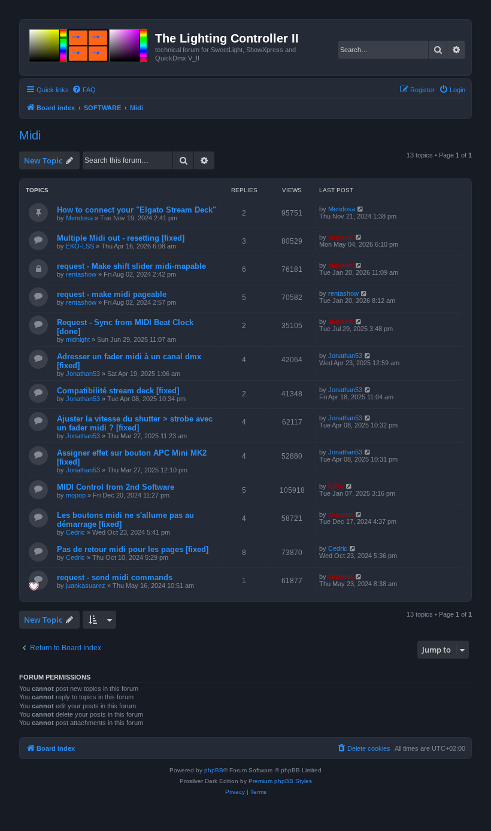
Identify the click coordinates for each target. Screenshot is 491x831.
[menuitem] (84, 90)
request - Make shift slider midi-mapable (131, 266)
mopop (76, 495)
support (340, 237)
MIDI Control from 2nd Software (115, 487)
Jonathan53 (83, 373)
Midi (30, 135)
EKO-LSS (80, 246)
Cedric (75, 532)
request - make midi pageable (111, 294)
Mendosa (79, 218)
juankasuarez (85, 585)
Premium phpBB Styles (280, 781)
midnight (78, 339)
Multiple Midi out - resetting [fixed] (120, 237)
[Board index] (89, 43)
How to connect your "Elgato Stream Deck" (136, 209)
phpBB (213, 770)
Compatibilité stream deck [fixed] (118, 390)
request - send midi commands (114, 577)
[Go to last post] (361, 209)
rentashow (81, 274)
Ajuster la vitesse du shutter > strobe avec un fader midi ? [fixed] (135, 423)
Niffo (336, 486)
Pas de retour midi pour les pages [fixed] (132, 549)
